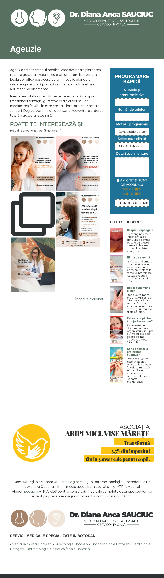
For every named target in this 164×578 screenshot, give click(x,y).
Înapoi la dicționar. (89, 299)
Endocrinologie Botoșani (111, 544)
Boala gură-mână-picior (139, 289)
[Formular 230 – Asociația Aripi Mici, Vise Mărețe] (82, 442)
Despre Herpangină (140, 230)
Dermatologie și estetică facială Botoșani (58, 549)
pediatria (31, 491)
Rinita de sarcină (138, 257)
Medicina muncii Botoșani (32, 544)
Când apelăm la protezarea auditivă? (137, 352)
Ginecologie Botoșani (72, 544)
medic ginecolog (75, 482)
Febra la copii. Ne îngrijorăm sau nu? (140, 319)
